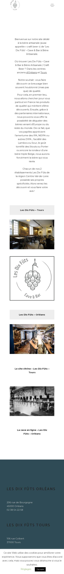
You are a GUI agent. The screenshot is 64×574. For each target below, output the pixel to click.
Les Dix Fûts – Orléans (32, 314)
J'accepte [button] (40, 569)
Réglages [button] (26, 569)
